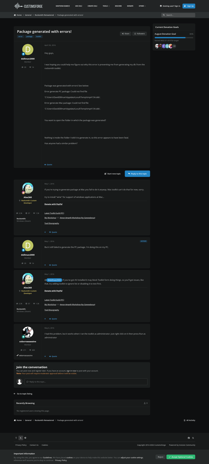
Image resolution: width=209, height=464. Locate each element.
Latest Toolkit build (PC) (54, 213)
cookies (69, 457)
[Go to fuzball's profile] (164, 46)
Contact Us (34, 445)
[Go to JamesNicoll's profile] (160, 46)
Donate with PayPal (53, 204)
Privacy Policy (20, 445)
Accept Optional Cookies (182, 457)
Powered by (182, 445)
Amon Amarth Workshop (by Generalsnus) (77, 217)
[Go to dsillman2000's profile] (27, 49)
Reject (160, 457)
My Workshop (50, 217)
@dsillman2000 (54, 280)
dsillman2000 (28, 58)
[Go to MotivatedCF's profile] (170, 46)
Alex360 (28, 197)
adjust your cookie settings (132, 457)
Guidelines (47, 457)
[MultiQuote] (45, 232)
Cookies (45, 445)
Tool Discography (52, 223)
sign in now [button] (71, 371)
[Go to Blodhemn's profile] (167, 46)
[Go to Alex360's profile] (27, 188)
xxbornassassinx (27, 341)
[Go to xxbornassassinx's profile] (27, 332)
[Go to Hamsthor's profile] (157, 46)
